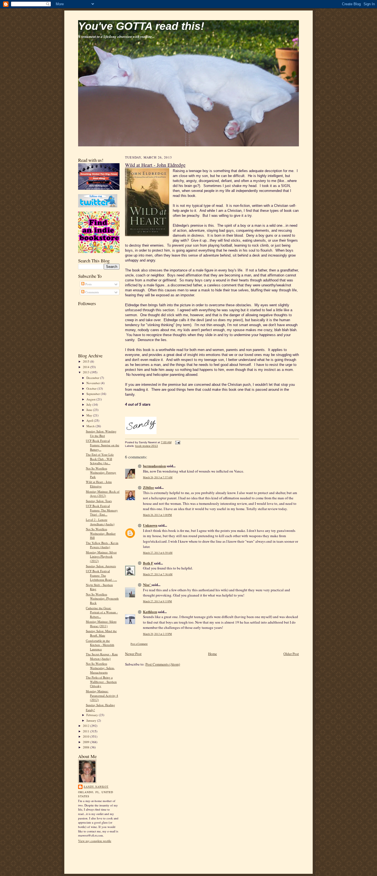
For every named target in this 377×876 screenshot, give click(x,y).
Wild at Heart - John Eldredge (99, 484)
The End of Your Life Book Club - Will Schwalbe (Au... (100, 458)
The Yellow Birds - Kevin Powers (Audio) (102, 545)
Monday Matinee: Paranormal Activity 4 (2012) (102, 695)
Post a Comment (139, 644)
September (93, 394)
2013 (86, 372)
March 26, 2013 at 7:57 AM (157, 477)
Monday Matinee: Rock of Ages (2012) (103, 493)
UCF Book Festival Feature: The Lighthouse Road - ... (101, 575)
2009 (86, 742)
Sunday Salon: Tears (99, 501)
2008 (86, 747)
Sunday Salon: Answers (101, 566)
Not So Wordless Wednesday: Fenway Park (101, 472)
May (89, 415)
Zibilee (148, 487)
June (89, 410)
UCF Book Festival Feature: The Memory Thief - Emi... (102, 510)
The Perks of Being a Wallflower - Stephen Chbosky (101, 681)
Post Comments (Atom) (162, 664)
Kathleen (150, 611)
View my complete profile (94, 841)
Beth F (148, 563)
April (90, 420)
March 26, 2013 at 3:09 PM (157, 515)
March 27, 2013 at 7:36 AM (157, 574)
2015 (86, 361)
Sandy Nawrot (96, 786)
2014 (86, 367)
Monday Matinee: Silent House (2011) (101, 623)
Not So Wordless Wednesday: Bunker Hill (101, 533)
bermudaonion (154, 465)
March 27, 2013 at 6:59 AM (157, 553)
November (93, 383)
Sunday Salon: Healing (100, 705)
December (93, 378)
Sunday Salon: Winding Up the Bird (101, 433)
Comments (91, 292)
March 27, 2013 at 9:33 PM (157, 601)
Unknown (150, 525)
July (89, 404)
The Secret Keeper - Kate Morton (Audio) (102, 656)
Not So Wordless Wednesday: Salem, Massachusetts (100, 667)
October (91, 388)
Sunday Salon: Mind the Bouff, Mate (101, 633)
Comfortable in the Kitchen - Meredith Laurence (100, 644)
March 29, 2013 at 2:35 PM (157, 634)
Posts (88, 284)
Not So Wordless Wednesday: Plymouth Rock (102, 598)
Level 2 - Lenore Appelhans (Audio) (100, 522)
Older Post (291, 653)
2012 (86, 726)
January (91, 720)
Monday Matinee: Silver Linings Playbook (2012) (101, 556)
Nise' (147, 584)
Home (212, 653)
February (92, 715)
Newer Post (133, 653)
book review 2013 (146, 445)
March (90, 426)
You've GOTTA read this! (141, 26)
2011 (86, 731)
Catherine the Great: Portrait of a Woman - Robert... (102, 612)
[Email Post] (177, 442)
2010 (86, 736)
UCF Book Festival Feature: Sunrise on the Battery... (102, 445)
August (91, 399)
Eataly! (90, 710)
